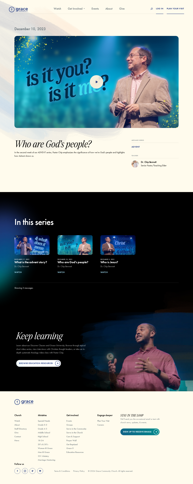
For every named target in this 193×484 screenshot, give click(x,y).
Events (95, 8)
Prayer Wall (71, 440)
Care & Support (73, 436)
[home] (18, 9)
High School (43, 436)
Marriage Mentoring (46, 459)
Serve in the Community (76, 428)
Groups (69, 424)
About (108, 8)
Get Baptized (72, 444)
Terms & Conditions (62, 471)
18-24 (41, 440)
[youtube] (40, 471)
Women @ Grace (45, 448)
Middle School (44, 432)
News (16, 440)
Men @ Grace (44, 452)
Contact (17, 436)
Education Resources (75, 452)
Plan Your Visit (103, 420)
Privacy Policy (79, 471)
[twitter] (32, 471)
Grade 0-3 (42, 424)
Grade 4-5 (42, 428)
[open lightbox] (96, 82)
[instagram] (25, 471)
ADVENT (136, 146)
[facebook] (17, 471)
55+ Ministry (43, 456)
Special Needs (44, 420)
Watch (57, 8)
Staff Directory (20, 428)
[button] (76, 10)
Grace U (70, 448)
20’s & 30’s (43, 444)
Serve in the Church (74, 432)
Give (122, 8)
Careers (100, 424)
